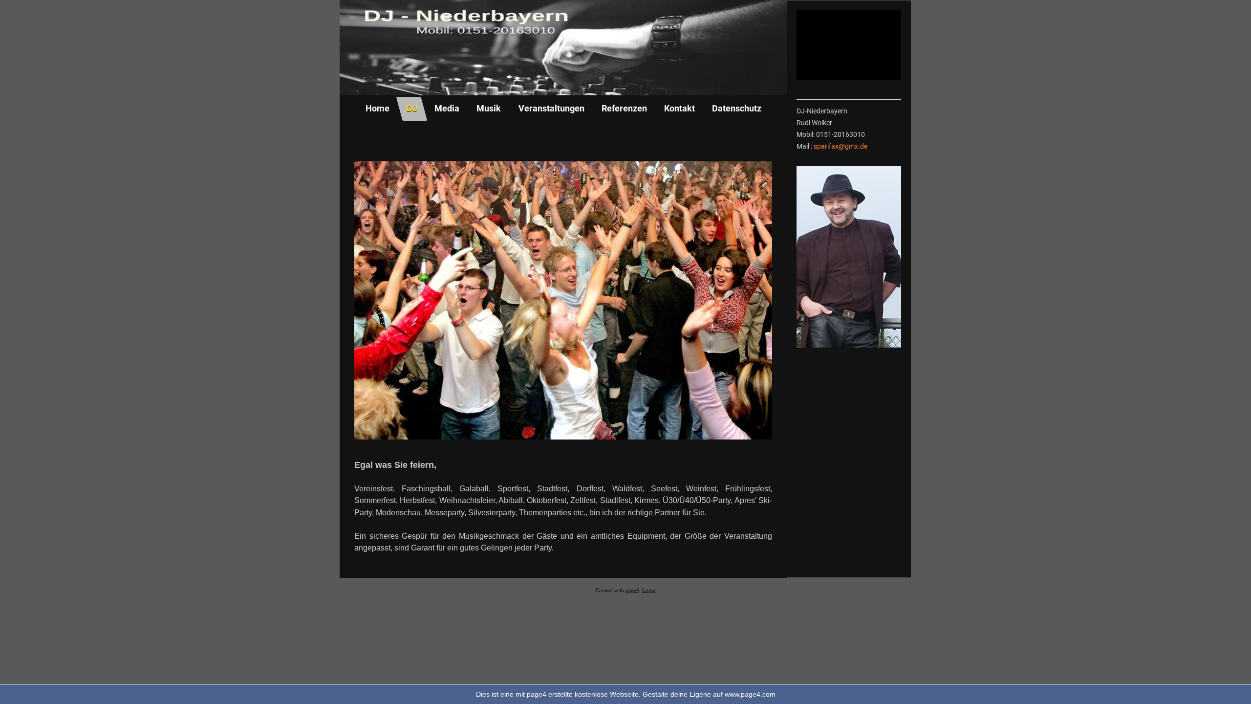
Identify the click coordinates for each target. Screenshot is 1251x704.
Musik (488, 108)
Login (649, 590)
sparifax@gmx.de (840, 146)
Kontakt (679, 108)
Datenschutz (736, 108)
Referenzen (624, 108)
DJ (412, 108)
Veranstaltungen (551, 108)
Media (446, 108)
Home (377, 108)
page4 (632, 590)
